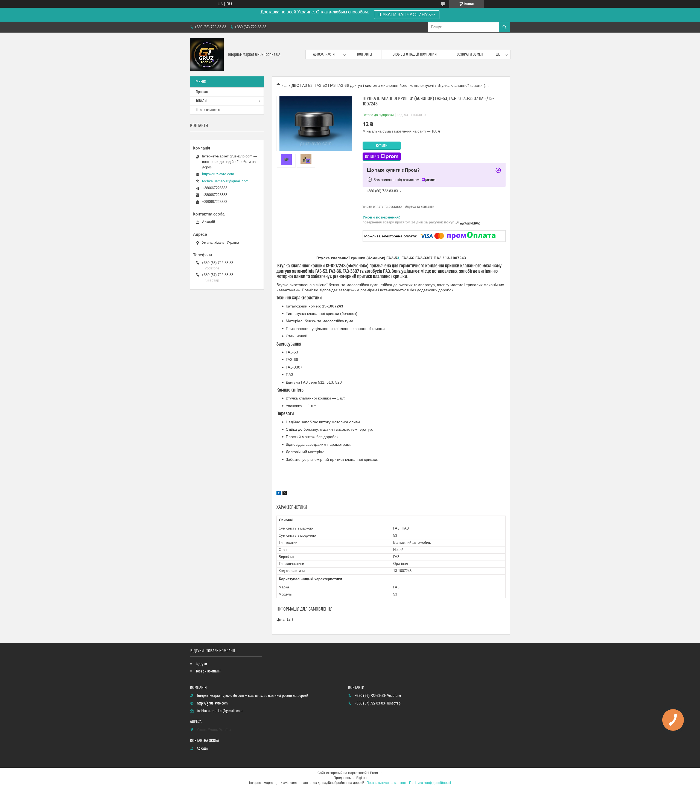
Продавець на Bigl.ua (350, 778)
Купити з (372, 156)
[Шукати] (504, 27)
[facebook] (278, 493)
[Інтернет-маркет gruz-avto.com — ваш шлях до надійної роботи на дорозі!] (207, 54)
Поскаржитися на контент (386, 783)
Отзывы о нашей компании (415, 54)
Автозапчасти (324, 54)
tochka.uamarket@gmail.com (225, 181)
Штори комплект (208, 110)
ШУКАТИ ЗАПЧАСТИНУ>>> (406, 14)
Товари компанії (208, 671)
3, (399, 258)
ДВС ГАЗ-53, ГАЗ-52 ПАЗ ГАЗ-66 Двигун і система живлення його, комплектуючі (362, 85)
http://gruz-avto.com (218, 174)
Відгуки (201, 664)
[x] (284, 493)
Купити (381, 146)
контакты (364, 54)
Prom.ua (376, 773)
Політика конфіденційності (430, 783)
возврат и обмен (469, 54)
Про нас (202, 92)
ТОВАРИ (201, 101)
